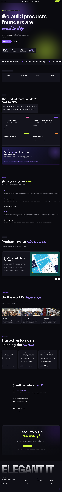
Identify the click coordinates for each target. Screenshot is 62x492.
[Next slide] (59, 279)
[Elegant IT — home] (4, 1)
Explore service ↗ (7, 128)
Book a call (58, 1)
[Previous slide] (56, 279)
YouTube (51, 483)
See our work (16, 41)
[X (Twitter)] (4, 483)
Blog (38, 1)
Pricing (33, 1)
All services (39, 482)
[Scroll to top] (59, 489)
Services (26, 1)
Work (29, 1)
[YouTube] (6, 483)
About (36, 1)
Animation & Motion (40, 480)
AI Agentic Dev (39, 478)
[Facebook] (3, 483)
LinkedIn (51, 478)
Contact (26, 483)
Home (22, 1)
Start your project (6, 41)
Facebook (51, 480)
